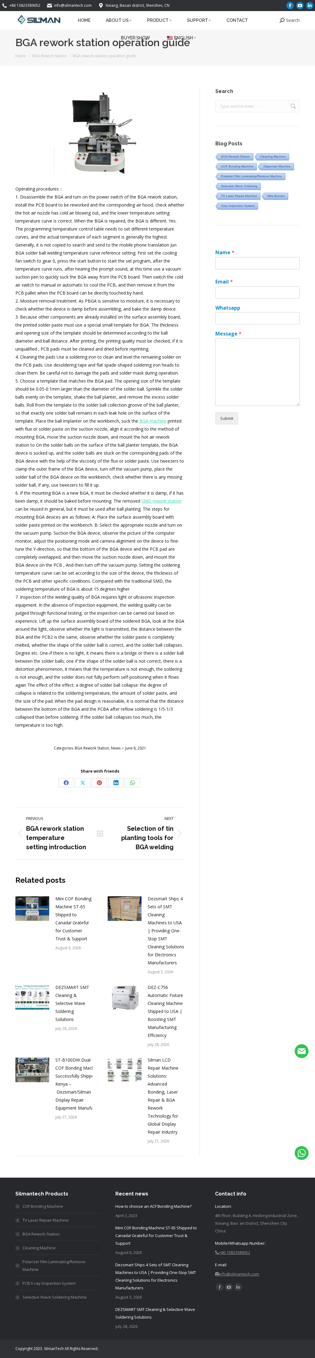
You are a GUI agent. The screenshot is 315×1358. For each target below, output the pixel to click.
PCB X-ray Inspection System (49, 1283)
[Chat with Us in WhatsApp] (302, 1154)
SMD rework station (161, 501)
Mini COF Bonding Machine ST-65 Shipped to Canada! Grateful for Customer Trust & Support (73, 919)
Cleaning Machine (273, 156)
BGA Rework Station (92, 748)
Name (224, 252)
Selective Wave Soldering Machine (54, 1297)
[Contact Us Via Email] (302, 1052)
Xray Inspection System (238, 205)
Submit (226, 418)
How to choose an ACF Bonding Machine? (153, 1206)
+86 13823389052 (24, 5)
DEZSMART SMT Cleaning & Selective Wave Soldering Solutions (72, 1003)
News (116, 748)
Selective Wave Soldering (239, 186)
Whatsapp (227, 308)
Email (224, 282)
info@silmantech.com (73, 5)
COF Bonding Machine (237, 166)
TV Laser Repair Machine (239, 196)
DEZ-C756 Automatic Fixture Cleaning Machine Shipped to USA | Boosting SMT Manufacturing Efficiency (165, 1011)
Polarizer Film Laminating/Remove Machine (251, 176)
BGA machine (152, 421)
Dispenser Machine (277, 166)
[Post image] (32, 908)
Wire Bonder (276, 196)
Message (228, 334)
